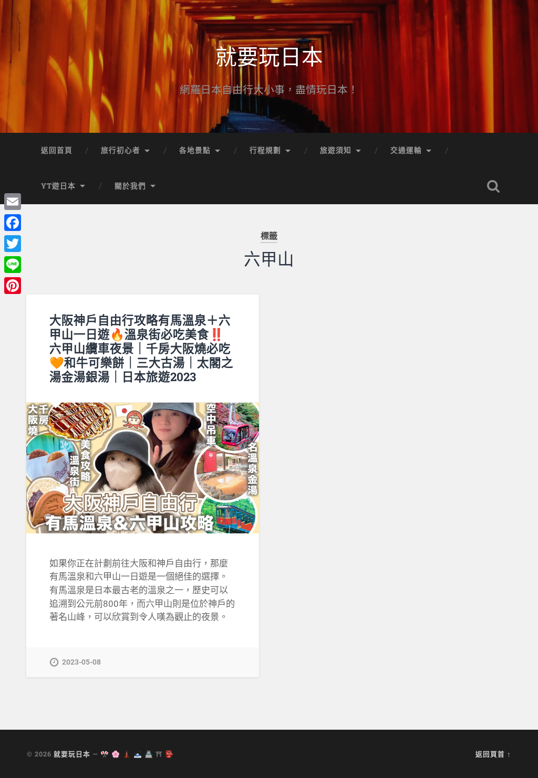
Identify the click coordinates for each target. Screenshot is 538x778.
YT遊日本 (58, 186)
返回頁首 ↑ (493, 754)
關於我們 (130, 186)
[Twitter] (12, 243)
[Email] (12, 201)
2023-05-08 (81, 662)
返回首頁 (57, 150)
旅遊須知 (335, 150)
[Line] (12, 264)
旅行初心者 (120, 150)
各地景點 (195, 150)
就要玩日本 (269, 55)
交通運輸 (406, 150)
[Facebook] (12, 222)
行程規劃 (265, 150)
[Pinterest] (12, 285)
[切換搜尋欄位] (493, 186)
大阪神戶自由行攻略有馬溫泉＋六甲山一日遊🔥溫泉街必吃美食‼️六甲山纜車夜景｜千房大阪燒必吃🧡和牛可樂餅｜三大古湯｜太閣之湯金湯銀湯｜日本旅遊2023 (141, 348)
